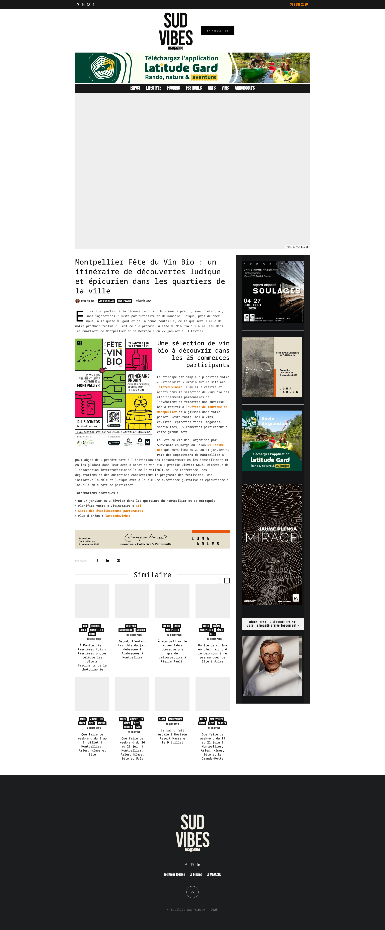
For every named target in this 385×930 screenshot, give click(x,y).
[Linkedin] (83, 4)
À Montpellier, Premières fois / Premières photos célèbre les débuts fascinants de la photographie (92, 657)
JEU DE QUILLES (106, 300)
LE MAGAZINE (214, 874)
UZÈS (138, 727)
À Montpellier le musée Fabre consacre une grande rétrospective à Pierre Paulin (172, 651)
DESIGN (166, 626)
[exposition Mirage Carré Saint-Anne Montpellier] (272, 603)
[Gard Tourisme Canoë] (192, 81)
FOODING (173, 87)
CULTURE (95, 626)
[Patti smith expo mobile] (272, 396)
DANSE (162, 719)
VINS (225, 87)
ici (138, 506)
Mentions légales (174, 874)
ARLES (206, 626)
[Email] (118, 560)
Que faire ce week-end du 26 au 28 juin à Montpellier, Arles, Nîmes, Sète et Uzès (132, 748)
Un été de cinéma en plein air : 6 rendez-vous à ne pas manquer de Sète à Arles (212, 653)
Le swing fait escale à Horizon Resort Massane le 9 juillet (172, 736)
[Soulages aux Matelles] (273, 322)
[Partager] (97, 560)
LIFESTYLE (153, 87)
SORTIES (102, 723)
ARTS (212, 87)
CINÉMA (216, 626)
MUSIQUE (141, 630)
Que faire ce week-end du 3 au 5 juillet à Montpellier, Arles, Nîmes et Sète (92, 744)
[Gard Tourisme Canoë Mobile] (272, 470)
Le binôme (196, 874)
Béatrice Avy (87, 300)
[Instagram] (88, 4)
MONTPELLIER (124, 300)
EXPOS (135, 87)
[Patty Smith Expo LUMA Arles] (152, 547)
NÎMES (220, 630)
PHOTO (92, 634)
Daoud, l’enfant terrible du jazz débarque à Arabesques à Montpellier (132, 649)
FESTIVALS (194, 87)
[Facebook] (93, 4)
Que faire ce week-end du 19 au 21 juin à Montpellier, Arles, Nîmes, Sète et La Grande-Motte (212, 746)
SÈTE (212, 634)
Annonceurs (245, 87)
